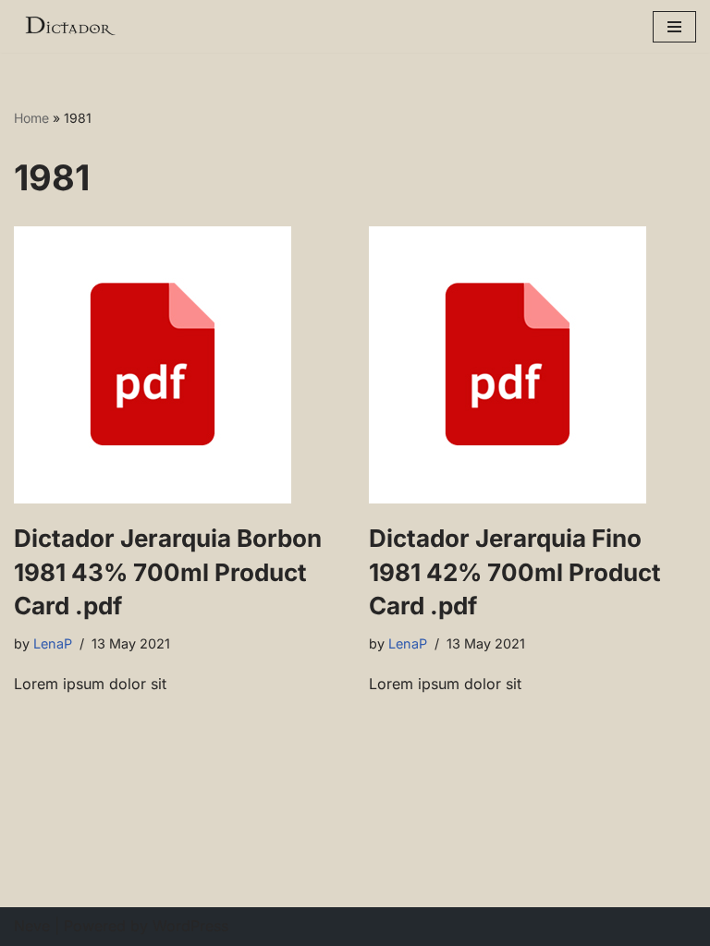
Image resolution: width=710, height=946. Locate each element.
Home (31, 118)
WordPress (190, 925)
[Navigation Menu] (674, 26)
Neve (32, 925)
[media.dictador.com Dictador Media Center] (69, 26)
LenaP (52, 643)
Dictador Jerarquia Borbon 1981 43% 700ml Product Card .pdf (168, 572)
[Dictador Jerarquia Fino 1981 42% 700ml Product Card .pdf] (532, 364)
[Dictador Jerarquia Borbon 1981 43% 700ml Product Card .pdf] (177, 364)
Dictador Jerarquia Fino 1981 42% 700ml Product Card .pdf (515, 572)
